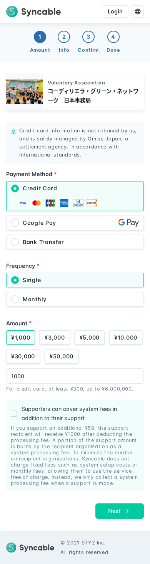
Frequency (23, 265)
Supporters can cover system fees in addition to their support (69, 413)
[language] (138, 11)
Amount (19, 323)
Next (114, 511)
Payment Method (31, 174)
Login (115, 11)
